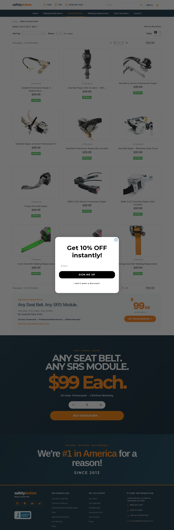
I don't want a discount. (87, 283)
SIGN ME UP (87, 274)
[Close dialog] (116, 239)
